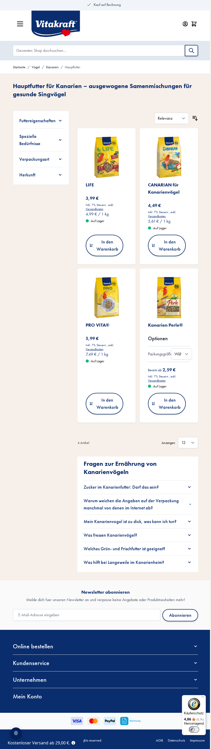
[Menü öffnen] (20, 24)
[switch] (190, 729)
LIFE (88, 185)
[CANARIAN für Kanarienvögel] (167, 157)
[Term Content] (73, 742)
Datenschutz (172, 740)
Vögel (36, 67)
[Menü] (199, 698)
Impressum (193, 740)
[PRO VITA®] (105, 298)
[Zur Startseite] (99, 24)
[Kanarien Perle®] (167, 298)
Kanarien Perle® (163, 325)
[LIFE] (105, 157)
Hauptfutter (72, 67)
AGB (155, 740)
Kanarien (52, 67)
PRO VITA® (95, 325)
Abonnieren (178, 615)
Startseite (19, 67)
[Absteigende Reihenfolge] (193, 118)
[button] (103, 646)
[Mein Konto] (185, 24)
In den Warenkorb (105, 245)
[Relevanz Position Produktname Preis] (170, 118)
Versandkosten (92, 209)
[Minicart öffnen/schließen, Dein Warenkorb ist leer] (194, 24)
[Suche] (191, 50)
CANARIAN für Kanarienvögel (162, 188)
